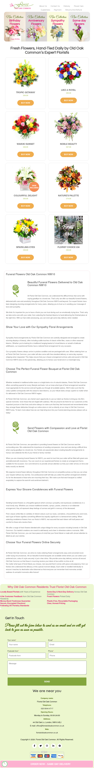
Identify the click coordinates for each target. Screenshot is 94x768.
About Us (43, 6)
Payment (57, 10)
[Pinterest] (59, 746)
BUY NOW (25, 102)
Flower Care (78, 6)
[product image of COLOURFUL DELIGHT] (25, 178)
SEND (47, 681)
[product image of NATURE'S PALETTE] (68, 178)
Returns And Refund (73, 10)
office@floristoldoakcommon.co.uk (50, 725)
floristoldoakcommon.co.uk (47, 732)
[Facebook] (34, 746)
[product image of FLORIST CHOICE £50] (68, 230)
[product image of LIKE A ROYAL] (68, 73)
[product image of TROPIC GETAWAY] (25, 74)
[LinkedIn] (53, 746)
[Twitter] (40, 746)
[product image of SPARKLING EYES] (25, 230)
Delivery (67, 6)
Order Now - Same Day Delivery (50, 764)
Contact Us (55, 6)
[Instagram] (47, 746)
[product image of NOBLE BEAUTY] (68, 127)
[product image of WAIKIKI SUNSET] (25, 127)
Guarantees (45, 10)
